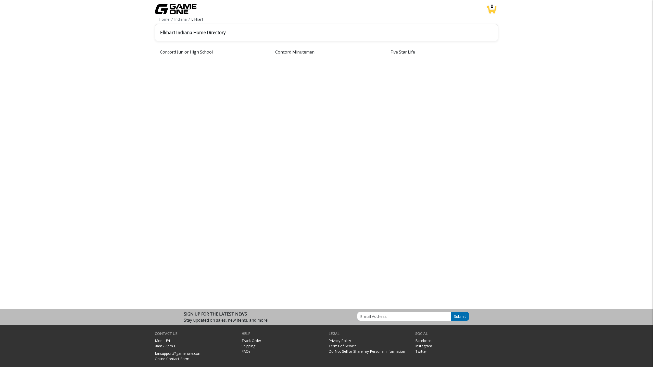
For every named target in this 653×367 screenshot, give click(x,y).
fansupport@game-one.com (178, 353)
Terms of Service (343, 346)
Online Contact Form (172, 358)
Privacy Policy (340, 340)
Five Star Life (403, 52)
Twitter (421, 351)
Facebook (423, 340)
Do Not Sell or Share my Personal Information (367, 351)
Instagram (423, 346)
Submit (460, 316)
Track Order (251, 340)
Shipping (248, 346)
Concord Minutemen (295, 52)
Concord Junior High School (186, 52)
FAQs (246, 351)
